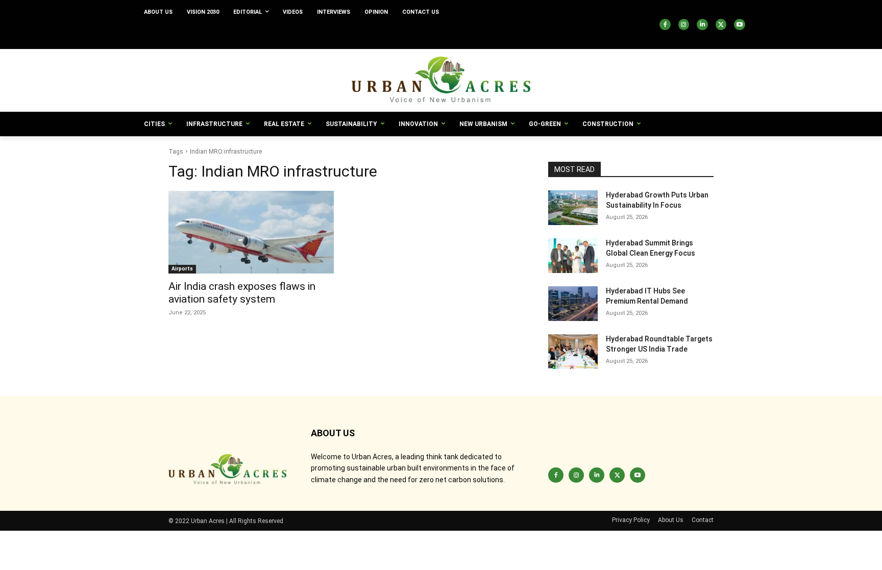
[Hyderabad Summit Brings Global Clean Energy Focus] (573, 255)
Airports (182, 268)
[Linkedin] (702, 24)
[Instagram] (684, 24)
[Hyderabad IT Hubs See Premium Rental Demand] (573, 303)
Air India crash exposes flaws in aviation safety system (241, 292)
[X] (721, 24)
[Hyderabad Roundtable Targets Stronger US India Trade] (573, 351)
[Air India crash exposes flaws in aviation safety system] (251, 232)
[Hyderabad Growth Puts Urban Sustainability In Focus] (573, 207)
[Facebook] (665, 24)
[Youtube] (739, 24)
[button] (581, 36)
